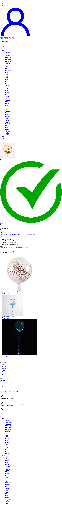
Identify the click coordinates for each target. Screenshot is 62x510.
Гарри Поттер (7, 96)
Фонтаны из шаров (8, 426)
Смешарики (7, 92)
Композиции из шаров (9, 54)
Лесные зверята (8, 111)
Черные (7, 135)
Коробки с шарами (8, 62)
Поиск (10, 142)
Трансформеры (8, 100)
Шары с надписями (8, 59)
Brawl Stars (7, 470)
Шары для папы (30, 234)
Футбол (7, 93)
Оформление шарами (8, 57)
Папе (6, 448)
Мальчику (7, 79)
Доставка (3, 364)
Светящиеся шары (8, 63)
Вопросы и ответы (4, 367)
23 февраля (7, 71)
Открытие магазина (8, 70)
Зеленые (7, 122)
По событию (3, 64)
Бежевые (7, 115)
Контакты (3, 3)
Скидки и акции (4, 366)
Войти (1, 413)
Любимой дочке (8, 84)
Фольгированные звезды (9, 56)
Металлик (7, 130)
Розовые (7, 128)
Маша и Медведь (8, 98)
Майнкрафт (7, 459)
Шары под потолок (8, 61)
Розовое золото (8, 123)
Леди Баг (7, 104)
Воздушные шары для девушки (11, 233)
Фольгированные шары (9, 51)
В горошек (7, 126)
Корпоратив (7, 74)
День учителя (7, 76)
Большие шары (8, 53)
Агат (6, 125)
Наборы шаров (53, 233)
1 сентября (7, 65)
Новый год (7, 67)
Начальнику (7, 85)
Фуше (6, 119)
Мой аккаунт (3, 375)
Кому (2, 78)
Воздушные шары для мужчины (19, 233)
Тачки (6, 481)
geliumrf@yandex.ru (2, 42)
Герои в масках (8, 103)
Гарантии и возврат (4, 4)
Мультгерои (3, 87)
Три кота (7, 107)
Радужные (7, 118)
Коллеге (7, 82)
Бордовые (7, 121)
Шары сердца (7, 58)
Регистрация (3, 413)
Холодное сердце (8, 114)
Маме (6, 81)
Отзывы (3, 138)
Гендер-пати (7, 72)
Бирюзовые (7, 116)
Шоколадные (7, 120)
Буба (6, 89)
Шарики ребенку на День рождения (9, 234)
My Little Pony (7, 88)
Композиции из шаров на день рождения (46, 233)
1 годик (7, 77)
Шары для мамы (20, 234)
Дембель (7, 66)
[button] (1, 417)
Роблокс (7, 112)
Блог (2, 6)
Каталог (3, 50)
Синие (7, 124)
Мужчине (7, 83)
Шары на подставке (8, 52)
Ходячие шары (8, 55)
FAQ (2, 140)
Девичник (7, 75)
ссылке (7, 248)
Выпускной (7, 437)
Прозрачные (7, 133)
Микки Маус (7, 105)
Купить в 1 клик (3, 293)
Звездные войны (8, 110)
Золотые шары (39, 233)
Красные (7, 117)
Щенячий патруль (8, 101)
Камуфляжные (8, 132)
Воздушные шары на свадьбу (33, 233)
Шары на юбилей (35, 234)
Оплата (3, 1)
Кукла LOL (7, 97)
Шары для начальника (25, 234)
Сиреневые (7, 129)
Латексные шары (8, 60)
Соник (7, 99)
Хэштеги (7, 94)
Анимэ (7, 95)
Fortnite (7, 108)
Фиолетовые (7, 134)
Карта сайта (3, 370)
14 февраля (7, 68)
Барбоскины (7, 109)
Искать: (1, 142)
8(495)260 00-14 (2, 43)
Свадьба (7, 73)
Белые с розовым (8, 131)
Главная (3, 136)
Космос (7, 90)
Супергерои (7, 106)
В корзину (2, 231)
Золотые (7, 127)
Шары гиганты (16, 234)
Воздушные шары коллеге (26, 233)
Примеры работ (4, 5)
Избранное (3, 374)
